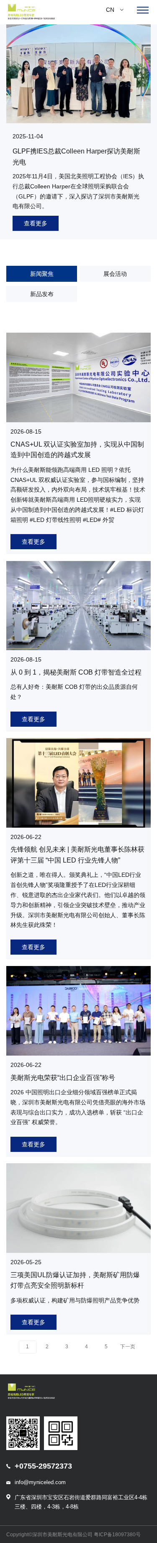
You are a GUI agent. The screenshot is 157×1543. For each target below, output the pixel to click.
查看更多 (35, 223)
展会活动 (115, 273)
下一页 (127, 1347)
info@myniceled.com (40, 1482)
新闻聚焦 (42, 273)
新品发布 (42, 294)
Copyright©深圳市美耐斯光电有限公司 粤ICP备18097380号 (73, 1535)
